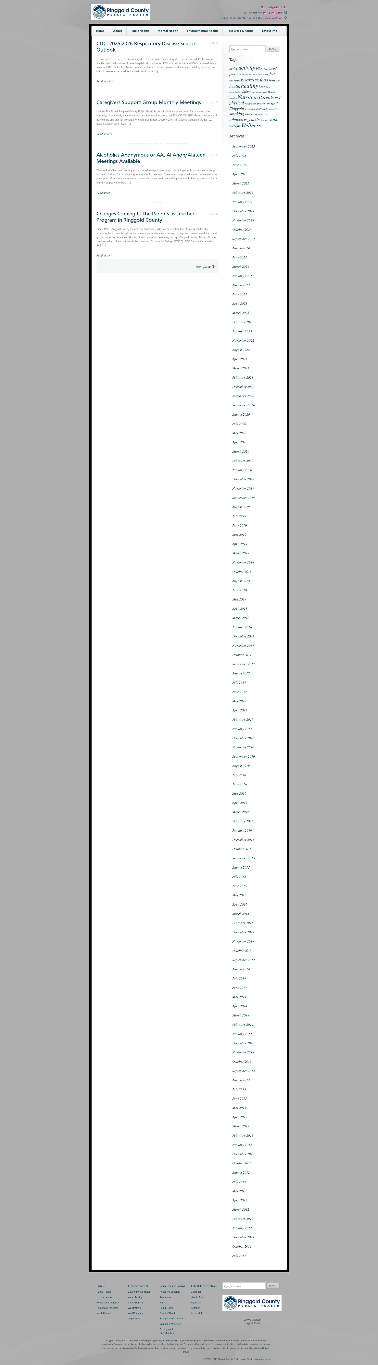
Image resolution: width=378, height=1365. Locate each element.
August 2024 (241, 248)
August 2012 (241, 1172)
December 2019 (243, 479)
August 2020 (241, 414)
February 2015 (242, 922)
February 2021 (242, 377)
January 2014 (242, 1033)
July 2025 (239, 155)
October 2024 (242, 229)
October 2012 (242, 1163)
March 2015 (240, 913)
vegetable (251, 119)
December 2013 (243, 1043)
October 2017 (242, 654)
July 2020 (239, 423)
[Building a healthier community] (120, 18)
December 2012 (243, 1154)
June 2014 (239, 987)
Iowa (253, 92)
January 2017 (242, 728)
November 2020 (243, 396)
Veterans (264, 120)
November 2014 (243, 941)
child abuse (257, 74)
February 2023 (242, 322)
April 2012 (239, 1200)
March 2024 (240, 266)
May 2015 (239, 895)
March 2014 (240, 1015)
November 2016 (243, 747)
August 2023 (241, 285)
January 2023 (242, 331)
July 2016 (239, 775)
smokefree (273, 109)
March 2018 (240, 617)
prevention (263, 103)
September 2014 (243, 959)
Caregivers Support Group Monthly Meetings (148, 102)
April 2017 (239, 710)
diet (272, 73)
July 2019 (239, 516)
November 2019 (243, 488)
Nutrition (248, 97)
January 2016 (242, 830)
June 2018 (239, 590)
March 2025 (240, 183)
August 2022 (241, 349)
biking (265, 68)
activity (246, 67)
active (233, 68)
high (268, 87)
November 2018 (243, 562)
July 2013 (239, 1089)
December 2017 (243, 636)
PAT (278, 97)
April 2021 (239, 359)
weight (234, 125)
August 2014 (241, 969)
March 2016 (240, 812)
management (261, 92)
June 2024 (239, 257)
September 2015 (243, 858)
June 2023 (239, 294)
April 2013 (239, 1117)
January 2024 (242, 275)
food (264, 79)
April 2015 (239, 904)
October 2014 (242, 950)
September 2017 (243, 664)
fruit (272, 80)
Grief (278, 80)
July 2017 (239, 682)
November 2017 (243, 645)
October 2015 (242, 849)
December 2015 (243, 839)
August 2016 (241, 765)
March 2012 (240, 1209)
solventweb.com (262, 1359)
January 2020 (242, 470)
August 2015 (241, 867)
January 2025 (242, 201)
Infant (246, 91)
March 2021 (240, 368)
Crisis (265, 74)
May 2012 (239, 1191)
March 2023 (240, 312)
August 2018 (241, 580)
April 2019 (239, 543)
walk (272, 119)
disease (234, 80)
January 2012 (242, 1228)
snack (249, 114)
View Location (273, 18)
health (234, 86)
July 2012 (239, 1181)
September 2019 (243, 497)
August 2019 (241, 506)
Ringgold (236, 108)
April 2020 (239, 442)
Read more (103, 81)
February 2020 (242, 460)
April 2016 (239, 802)
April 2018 (239, 608)
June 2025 (239, 164)
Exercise (250, 79)
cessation (247, 74)
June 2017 (239, 691)
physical (236, 103)
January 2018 (242, 627)
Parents (266, 97)
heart (262, 86)
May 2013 (239, 1107)
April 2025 (239, 174)
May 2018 (239, 599)
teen (265, 114)
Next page (203, 266)
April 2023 (239, 303)
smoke (262, 108)
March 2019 (240, 553)
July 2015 (239, 876)
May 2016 (239, 793)
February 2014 (242, 1024)
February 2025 (242, 192)
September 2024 (243, 238)
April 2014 (239, 1006)
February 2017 (242, 719)
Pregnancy (250, 103)
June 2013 (239, 1098)
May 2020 (239, 433)
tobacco (236, 119)
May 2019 (239, 534)
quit (274, 103)
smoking (236, 113)
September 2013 (243, 1070)
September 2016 (243, 756)
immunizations (235, 92)
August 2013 (241, 1080)
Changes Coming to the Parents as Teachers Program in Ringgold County (146, 217)
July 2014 (239, 978)
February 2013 (242, 1135)
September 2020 (243, 405)
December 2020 (243, 386)
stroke (260, 114)
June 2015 (239, 886)
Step (255, 114)
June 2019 (239, 525)
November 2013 (243, 1052)
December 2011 (243, 1237)
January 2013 (242, 1144)
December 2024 (243, 211)
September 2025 (243, 146)
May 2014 (239, 996)
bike (259, 68)
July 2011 (239, 1255)
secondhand (251, 109)
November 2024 (243, 220)
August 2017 (241, 673)
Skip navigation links (274, 7)
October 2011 (242, 1246)
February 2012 (242, 1218)
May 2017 (239, 701)
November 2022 (243, 340)
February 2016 (242, 821)
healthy (249, 85)
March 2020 (240, 451)
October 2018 (242, 571)
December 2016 (243, 738)
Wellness (251, 125)
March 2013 (240, 1126)
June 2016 (239, 784)
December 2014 (243, 932)
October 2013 (242, 1061)
